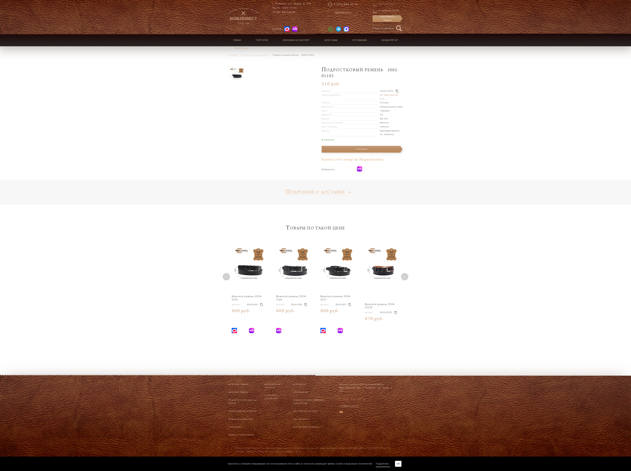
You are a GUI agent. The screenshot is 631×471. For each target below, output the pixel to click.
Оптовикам (359, 40)
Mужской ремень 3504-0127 (335, 298)
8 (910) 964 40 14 (346, 4)
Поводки (270, 395)
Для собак (331, 40)
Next (404, 276)
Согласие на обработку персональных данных (264, 448)
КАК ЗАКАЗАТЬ (301, 419)
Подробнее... (383, 463)
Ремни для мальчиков (242, 411)
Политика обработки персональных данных (320, 448)
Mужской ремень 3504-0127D (380, 306)
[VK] (341, 412)
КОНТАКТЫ (299, 384)
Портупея (262, 40)
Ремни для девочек (240, 419)
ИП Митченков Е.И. (389, 97)
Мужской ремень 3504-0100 (247, 298)
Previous (226, 276)
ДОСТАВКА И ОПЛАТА (305, 411)
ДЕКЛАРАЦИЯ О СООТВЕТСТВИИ (367, 448)
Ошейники (271, 398)
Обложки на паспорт (296, 40)
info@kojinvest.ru (349, 406)
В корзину (362, 149)
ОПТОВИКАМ (300, 392)
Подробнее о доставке (315, 192)
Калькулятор (390, 40)
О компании (241, 48)
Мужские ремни (238, 384)
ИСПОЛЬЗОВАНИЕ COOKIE (263, 451)
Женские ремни (238, 392)
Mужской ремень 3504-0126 (291, 298)
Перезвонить (343, 12)
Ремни (237, 40)
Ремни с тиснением (241, 435)
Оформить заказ (387, 18)
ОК (398, 463)
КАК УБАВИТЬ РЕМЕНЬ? (306, 427)
